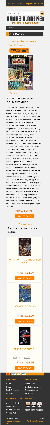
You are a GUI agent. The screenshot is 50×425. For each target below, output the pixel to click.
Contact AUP (11, 413)
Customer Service (13, 403)
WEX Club (29, 393)
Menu (11, 27)
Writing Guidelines (13, 409)
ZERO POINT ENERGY (24, 349)
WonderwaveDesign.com (35, 421)
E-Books (9, 393)
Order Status (11, 406)
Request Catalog (31, 390)
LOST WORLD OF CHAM (24, 306)
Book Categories (12, 390)
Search (9, 387)
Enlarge (14, 93)
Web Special (30, 384)
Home (11, 41)
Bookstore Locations (33, 387)
